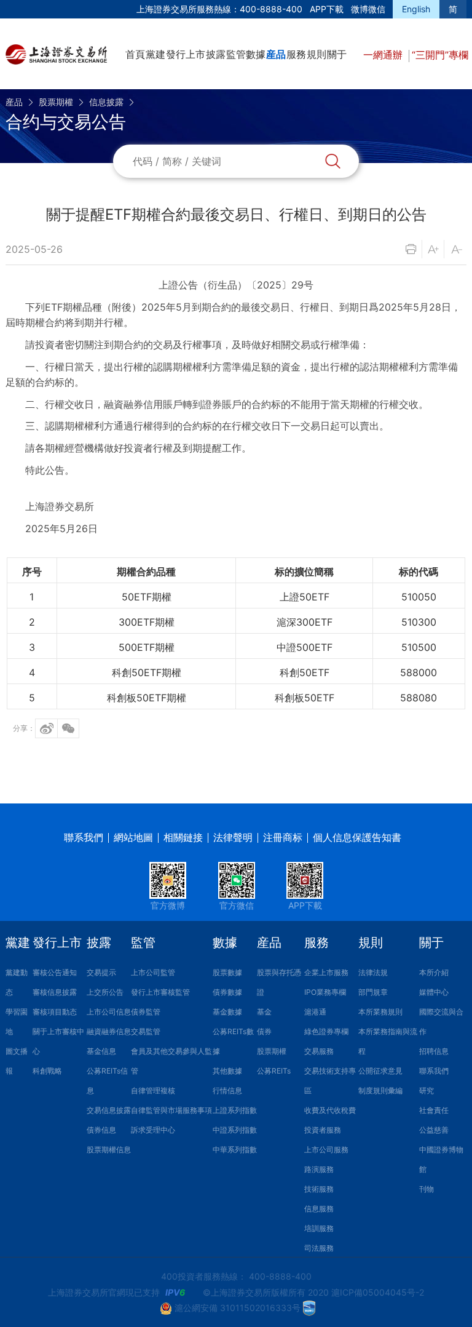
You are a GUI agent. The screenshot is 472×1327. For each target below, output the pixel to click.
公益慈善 (434, 1129)
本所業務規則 (380, 1011)
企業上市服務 (326, 972)
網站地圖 (133, 837)
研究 (426, 1090)
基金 (264, 1011)
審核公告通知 (55, 972)
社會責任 (434, 1110)
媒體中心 (434, 992)
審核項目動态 (55, 1011)
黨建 (155, 54)
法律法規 (373, 972)
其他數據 (227, 1070)
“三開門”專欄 (440, 55)
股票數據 (227, 972)
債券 (264, 1031)
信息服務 (319, 1208)
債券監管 (145, 1011)
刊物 (426, 1189)
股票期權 (56, 102)
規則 (316, 54)
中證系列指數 (235, 1129)
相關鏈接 (183, 837)
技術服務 (319, 1189)
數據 (256, 54)
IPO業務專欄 (325, 992)
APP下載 (327, 9)
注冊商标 (282, 837)
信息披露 (106, 102)
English (416, 9)
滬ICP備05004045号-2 (377, 1292)
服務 (296, 54)
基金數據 (227, 1011)
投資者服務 (322, 1129)
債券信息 (101, 1129)
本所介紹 (434, 972)
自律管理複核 (153, 1090)
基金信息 (101, 1051)
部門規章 (373, 992)
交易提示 (101, 972)
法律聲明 (233, 837)
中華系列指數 (235, 1149)
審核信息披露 (55, 992)
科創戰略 (47, 1070)
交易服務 (319, 1051)
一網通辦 (384, 55)
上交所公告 (105, 992)
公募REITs (274, 1070)
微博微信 (368, 9)
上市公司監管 (153, 972)
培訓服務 (319, 1228)
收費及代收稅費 (330, 1110)
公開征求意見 (380, 1070)
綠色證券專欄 (326, 1031)
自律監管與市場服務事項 (171, 1110)
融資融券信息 (109, 1031)
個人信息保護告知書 (357, 837)
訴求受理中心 (153, 1129)
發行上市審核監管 (160, 992)
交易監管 (145, 1031)
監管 (236, 54)
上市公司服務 (326, 1149)
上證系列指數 (235, 1110)
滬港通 (315, 1011)
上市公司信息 (109, 1011)
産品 (276, 54)
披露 (216, 54)
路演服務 (319, 1169)
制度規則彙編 (380, 1090)
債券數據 (227, 992)
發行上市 (185, 54)
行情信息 (227, 1090)
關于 (337, 54)
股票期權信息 (109, 1149)
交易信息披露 (109, 1110)
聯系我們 (83, 837)
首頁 (135, 54)
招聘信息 (434, 1051)
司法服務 (319, 1248)
